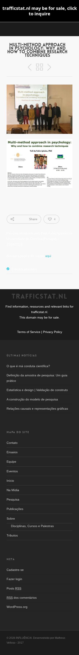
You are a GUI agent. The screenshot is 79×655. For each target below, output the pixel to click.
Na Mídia (13, 490)
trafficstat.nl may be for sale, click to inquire (39, 11)
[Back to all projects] (39, 67)
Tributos (12, 535)
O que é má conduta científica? (28, 366)
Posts (14, 588)
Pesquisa (13, 499)
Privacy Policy (52, 332)
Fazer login (14, 579)
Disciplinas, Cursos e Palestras (32, 526)
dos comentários (22, 597)
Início (10, 480)
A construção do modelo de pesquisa (32, 399)
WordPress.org (17, 607)
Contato (12, 442)
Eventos (12, 471)
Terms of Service (28, 332)
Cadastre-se (15, 570)
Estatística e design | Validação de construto (37, 390)
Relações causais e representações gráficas (37, 408)
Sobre (11, 518)
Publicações (15, 509)
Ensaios (12, 452)
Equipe (11, 461)
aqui (48, 256)
